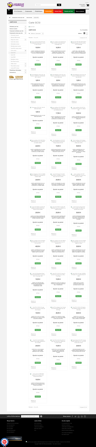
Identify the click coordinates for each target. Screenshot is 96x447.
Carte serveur (29, 17)
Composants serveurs (66, 428)
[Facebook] (72, 416)
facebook (9, 423)
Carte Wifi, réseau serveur (16, 48)
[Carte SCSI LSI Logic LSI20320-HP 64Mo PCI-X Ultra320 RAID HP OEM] (78, 275)
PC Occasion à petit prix (67, 423)
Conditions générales (39, 426)
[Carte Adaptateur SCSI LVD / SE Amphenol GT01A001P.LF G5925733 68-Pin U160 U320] (58, 76)
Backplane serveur (14, 59)
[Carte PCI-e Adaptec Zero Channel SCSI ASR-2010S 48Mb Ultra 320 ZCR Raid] (58, 308)
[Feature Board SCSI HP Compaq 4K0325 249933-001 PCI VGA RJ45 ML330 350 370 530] (78, 341)
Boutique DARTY (10, 426)
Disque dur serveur (14, 39)
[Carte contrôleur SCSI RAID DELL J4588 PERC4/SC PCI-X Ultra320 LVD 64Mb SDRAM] (37, 141)
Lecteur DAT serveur (15, 68)
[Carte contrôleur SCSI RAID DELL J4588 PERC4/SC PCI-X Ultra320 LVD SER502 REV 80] (58, 109)
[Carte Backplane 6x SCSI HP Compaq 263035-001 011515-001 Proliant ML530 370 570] (58, 141)
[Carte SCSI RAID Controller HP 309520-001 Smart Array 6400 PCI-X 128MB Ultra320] (58, 208)
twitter (12, 423)
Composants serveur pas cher (18, 17)
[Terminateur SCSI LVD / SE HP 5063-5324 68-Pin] (37, 108)
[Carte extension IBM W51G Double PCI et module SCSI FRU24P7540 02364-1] (37, 375)
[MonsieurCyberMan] (15, 4)
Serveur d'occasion (66, 425)
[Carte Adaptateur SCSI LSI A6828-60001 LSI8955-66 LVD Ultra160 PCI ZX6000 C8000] (37, 175)
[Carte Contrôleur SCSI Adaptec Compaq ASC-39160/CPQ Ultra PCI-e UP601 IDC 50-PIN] (78, 141)
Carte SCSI (13, 52)
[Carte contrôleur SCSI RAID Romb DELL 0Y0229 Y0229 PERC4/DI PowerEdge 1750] (58, 43)
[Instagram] (85, 416)
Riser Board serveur (15, 61)
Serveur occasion (13, 28)
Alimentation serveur (15, 44)
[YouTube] (79, 416)
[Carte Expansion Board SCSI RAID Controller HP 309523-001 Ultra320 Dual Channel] (78, 208)
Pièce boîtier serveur (15, 65)
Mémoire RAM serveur (15, 37)
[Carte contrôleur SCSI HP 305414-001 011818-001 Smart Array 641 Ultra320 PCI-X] (58, 242)
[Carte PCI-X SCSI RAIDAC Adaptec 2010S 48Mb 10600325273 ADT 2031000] (37, 341)
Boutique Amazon (10, 432)
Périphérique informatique (15, 70)
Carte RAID (13, 57)
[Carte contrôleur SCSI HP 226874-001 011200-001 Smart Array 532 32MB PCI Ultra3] (78, 242)
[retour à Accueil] (9, 18)
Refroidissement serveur (16, 46)
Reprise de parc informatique (68, 430)
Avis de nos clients (38, 425)
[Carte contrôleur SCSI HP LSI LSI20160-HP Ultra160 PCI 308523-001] (78, 109)
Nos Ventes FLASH (65, 434)
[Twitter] (75, 416)
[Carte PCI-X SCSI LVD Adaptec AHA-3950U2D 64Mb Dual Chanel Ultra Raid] (78, 308)
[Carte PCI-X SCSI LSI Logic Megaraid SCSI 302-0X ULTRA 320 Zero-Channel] (37, 308)
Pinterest (17, 423)
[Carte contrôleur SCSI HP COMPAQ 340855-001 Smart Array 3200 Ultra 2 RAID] (78, 175)
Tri (29, 33)
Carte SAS (13, 54)
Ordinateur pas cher (14, 26)
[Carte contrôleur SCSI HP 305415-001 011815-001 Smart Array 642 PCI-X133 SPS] (37, 242)
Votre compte (82, 4)
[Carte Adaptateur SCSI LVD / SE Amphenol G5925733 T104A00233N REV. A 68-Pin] (37, 76)
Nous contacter (37, 423)
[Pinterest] (82, 416)
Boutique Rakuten (10, 425)
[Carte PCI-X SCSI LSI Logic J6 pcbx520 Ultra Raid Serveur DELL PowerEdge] (58, 275)
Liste (87, 34)
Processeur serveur (15, 35)
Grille (84, 34)
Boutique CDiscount (11, 430)
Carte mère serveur (15, 41)
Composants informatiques (67, 426)
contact (87, 2)
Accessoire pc (13, 72)
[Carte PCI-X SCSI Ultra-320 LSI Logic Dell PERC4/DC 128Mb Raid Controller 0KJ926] (58, 341)
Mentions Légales (38, 428)
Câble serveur (13, 63)
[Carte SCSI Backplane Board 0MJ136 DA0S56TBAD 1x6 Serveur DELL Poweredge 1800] (37, 275)
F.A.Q (35, 430)
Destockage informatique (67, 432)
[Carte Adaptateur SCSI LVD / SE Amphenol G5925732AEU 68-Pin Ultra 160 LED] (78, 76)
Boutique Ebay (10, 428)
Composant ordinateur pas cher (16, 30)
